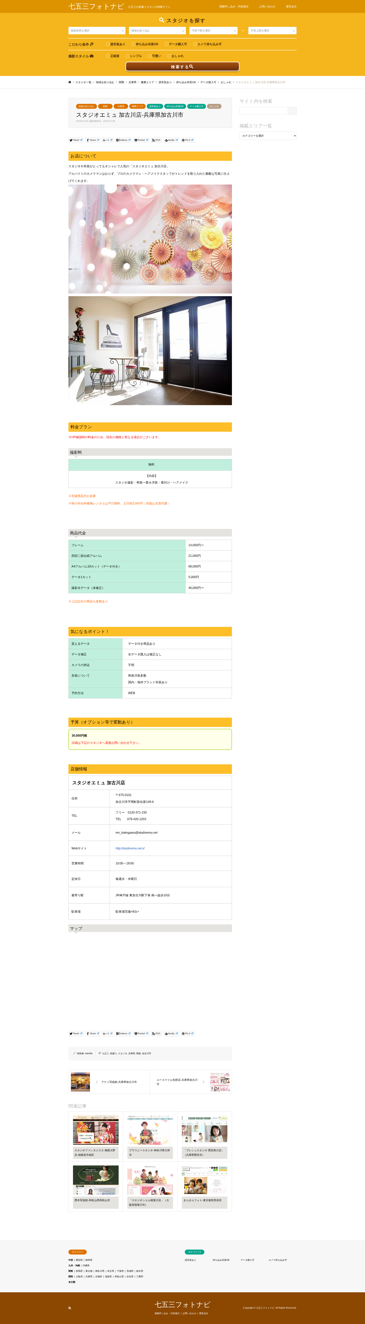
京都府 (98, 1276)
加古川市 (146, 1053)
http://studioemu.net (129, 848)
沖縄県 (86, 1265)
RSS (69, 1308)
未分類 (71, 1282)
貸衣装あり (155, 106)
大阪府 (79, 1276)
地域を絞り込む (86, 106)
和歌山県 (119, 1276)
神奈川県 (99, 1271)
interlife (89, 1053)
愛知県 (79, 1260)
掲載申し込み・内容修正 (234, 6)
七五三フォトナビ (182, 1304)
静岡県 (89, 1260)
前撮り (113, 1053)
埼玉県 (110, 1271)
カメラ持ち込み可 (278, 1260)
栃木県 (139, 1271)
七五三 (105, 1053)
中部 (70, 1260)
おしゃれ (214, 106)
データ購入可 (196, 106)
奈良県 (130, 1276)
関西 (105, 106)
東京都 (89, 1271)
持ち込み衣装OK (175, 106)
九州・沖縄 (74, 1265)
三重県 (139, 1276)
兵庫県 (120, 106)
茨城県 (130, 1271)
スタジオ (122, 1053)
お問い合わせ (267, 6)
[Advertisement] (268, 206)
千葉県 (120, 1271)
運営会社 (291, 6)
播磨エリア (137, 106)
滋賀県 (108, 1276)
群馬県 (79, 1271)
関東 (70, 1271)
